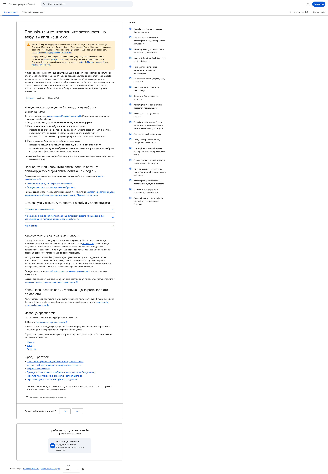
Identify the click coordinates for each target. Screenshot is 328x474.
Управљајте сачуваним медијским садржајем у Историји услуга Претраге (148, 201)
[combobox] (90, 4)
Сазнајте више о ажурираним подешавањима (52, 52)
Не (77, 411)
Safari (29, 345)
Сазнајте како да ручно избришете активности (49, 184)
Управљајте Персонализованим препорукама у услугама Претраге (149, 182)
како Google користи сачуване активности (67, 271)
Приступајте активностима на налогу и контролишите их (54, 376)
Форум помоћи (319, 12)
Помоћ (132, 22)
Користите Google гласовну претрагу (146, 97)
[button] (5, 4)
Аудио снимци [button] (31, 226)
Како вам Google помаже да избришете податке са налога (55, 361)
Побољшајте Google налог (33, 12)
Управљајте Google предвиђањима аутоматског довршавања (149, 51)
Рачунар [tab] (30, 98)
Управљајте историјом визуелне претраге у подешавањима (148, 106)
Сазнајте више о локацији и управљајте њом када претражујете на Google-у (149, 41)
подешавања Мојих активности (63, 116)
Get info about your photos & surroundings (146, 89)
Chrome (30, 342)
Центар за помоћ (10, 12)
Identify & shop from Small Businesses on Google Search (150, 59)
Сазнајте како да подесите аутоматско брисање (51, 187)
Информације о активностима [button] (39, 209)
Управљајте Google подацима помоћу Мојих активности (54, 365)
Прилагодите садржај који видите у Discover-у (149, 80)
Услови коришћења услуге (50, 469)
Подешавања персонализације (50, 322)
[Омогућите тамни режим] (83, 469)
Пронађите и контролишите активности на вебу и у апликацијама (147, 70)
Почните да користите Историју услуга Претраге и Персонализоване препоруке (150, 172)
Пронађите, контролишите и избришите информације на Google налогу (61, 372)
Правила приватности (31, 469)
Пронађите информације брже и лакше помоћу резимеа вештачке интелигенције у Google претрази (148, 125)
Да (65, 411)
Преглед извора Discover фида (147, 134)
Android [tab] (40, 98)
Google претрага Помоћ (22, 4)
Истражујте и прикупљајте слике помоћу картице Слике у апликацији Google (149, 151)
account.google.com (52, 59)
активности (88, 243)
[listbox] (71, 469)
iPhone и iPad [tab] (53, 98)
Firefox (30, 349)
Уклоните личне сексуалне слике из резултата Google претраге (149, 161)
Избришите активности (38, 368)
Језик (68, 466)
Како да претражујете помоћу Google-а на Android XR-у (147, 141)
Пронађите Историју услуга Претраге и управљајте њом (146, 191)
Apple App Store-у (40, 65)
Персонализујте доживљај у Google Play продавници (52, 379)
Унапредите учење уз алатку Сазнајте (146, 115)
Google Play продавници (91, 62)
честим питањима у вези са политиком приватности (50, 282)
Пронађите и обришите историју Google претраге (148, 30)
